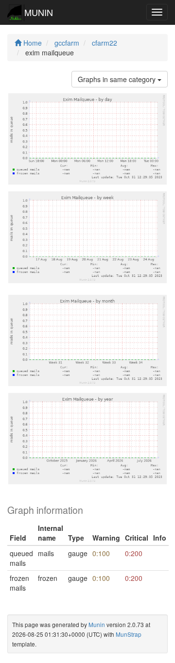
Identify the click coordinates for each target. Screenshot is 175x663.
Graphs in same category (118, 79)
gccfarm (66, 43)
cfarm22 (104, 43)
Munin (96, 624)
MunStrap (128, 634)
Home (31, 43)
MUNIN (38, 12)
